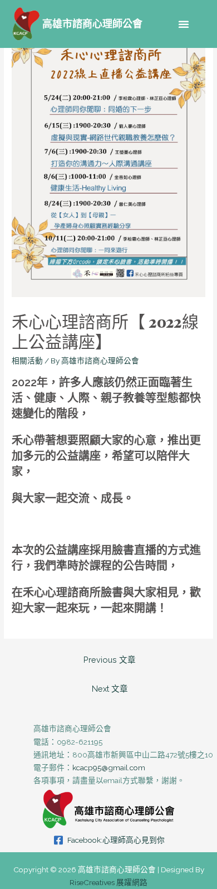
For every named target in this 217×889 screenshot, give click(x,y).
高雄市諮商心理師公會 (92, 24)
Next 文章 (110, 688)
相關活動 (27, 360)
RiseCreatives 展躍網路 (108, 882)
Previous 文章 (109, 659)
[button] (183, 24)
